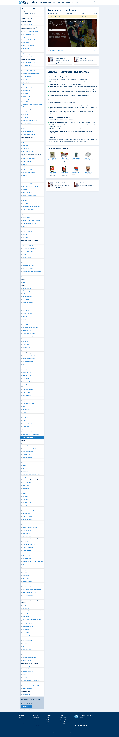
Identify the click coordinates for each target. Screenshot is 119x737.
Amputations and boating (28, 361)
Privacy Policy (63, 717)
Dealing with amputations (29, 358)
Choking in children (27, 296)
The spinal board (26, 513)
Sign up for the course (66, 16)
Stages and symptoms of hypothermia (31, 434)
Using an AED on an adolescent (30, 223)
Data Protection (63, 719)
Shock (24, 654)
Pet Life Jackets (26, 117)
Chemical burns (26, 409)
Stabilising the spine (27, 502)
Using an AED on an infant (29, 229)
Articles (48, 721)
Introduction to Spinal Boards (29, 510)
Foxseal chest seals (27, 581)
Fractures (25, 412)
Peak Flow (25, 164)
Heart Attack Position (28, 623)
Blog (19, 721)
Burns (24, 367)
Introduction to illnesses (28, 443)
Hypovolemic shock (27, 313)
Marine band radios (27, 65)
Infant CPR (25, 203)
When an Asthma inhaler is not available (32, 611)
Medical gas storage (27, 276)
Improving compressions (28, 209)
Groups (34, 721)
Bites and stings (26, 575)
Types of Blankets (27, 101)
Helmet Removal (27, 550)
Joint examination (27, 530)
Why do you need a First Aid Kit (30, 120)
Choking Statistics (27, 288)
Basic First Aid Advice (27, 683)
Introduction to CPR (27, 183)
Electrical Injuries (27, 567)
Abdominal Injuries (27, 584)
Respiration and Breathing (29, 158)
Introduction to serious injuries (30, 355)
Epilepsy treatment (27, 640)
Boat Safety (25, 93)
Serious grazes (26, 384)
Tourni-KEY (25, 341)
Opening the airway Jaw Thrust (30, 505)
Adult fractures (26, 533)
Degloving (25, 364)
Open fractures (26, 378)
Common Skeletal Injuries (29, 56)
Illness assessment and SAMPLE (30, 448)
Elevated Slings (26, 541)
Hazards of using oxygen (28, 251)
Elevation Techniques (28, 547)
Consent (25, 140)
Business (68, 2)
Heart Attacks (26, 460)
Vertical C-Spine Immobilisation (30, 527)
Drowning (25, 282)
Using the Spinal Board (28, 516)
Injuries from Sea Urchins (28, 403)
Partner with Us (49, 727)
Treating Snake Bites (27, 586)
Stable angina (26, 629)
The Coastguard (26, 82)
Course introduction (27, 24)
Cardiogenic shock (27, 316)
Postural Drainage (27, 161)
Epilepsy (25, 637)
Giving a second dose (27, 688)
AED (77, 2)
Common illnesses (27, 446)
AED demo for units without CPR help (31, 220)
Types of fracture (27, 536)
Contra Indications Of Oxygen (29, 248)
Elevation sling (26, 344)
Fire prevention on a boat (29, 131)
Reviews (48, 723)
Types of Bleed (26, 324)
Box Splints (25, 496)
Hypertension (26, 632)
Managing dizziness (27, 477)
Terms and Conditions (64, 721)
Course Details (42, 2)
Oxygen (24, 243)
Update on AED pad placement (30, 231)
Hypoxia (24, 254)
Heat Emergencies (27, 415)
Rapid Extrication (27, 491)
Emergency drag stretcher (29, 134)
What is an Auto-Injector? (28, 671)
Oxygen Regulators (27, 262)
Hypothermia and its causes (29, 431)
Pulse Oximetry (26, 454)
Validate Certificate (36, 725)
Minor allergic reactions (28, 668)
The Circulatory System (28, 45)
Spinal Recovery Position (28, 508)
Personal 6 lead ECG (27, 457)
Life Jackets (25, 114)
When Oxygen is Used (28, 245)
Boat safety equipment (28, 111)
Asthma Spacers (26, 608)
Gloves (24, 142)
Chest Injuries (26, 578)
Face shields (25, 145)
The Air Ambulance (27, 85)
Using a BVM (25, 175)
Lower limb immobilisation (29, 544)
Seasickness (25, 471)
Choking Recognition (27, 291)
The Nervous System (27, 54)
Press (20, 719)
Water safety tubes (27, 99)
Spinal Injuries (26, 488)
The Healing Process (27, 322)
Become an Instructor (23, 725)
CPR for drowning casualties (29, 195)
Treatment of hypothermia (29, 437)
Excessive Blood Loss (27, 330)
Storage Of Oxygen (27, 257)
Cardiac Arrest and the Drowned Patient (32, 206)
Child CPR (25, 200)
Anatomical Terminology (28, 34)
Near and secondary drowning (29, 657)
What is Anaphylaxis (27, 666)
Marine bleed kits (27, 126)
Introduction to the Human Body (30, 31)
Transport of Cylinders (28, 268)
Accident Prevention (27, 90)
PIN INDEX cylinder (27, 260)
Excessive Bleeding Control (29, 333)
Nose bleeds (25, 572)
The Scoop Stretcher (27, 519)
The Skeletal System (27, 48)
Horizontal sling (26, 426)
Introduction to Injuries (28, 389)
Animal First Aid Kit (88, 172)
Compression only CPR (28, 192)
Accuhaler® (25, 613)
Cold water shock (27, 660)
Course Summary (26, 694)
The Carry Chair (26, 555)
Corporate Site (22, 723)
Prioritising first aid (27, 482)
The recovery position (28, 151)
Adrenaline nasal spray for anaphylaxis (31, 685)
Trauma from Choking (28, 302)
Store (73, 2)
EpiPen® (25, 677)
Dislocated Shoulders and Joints (30, 592)
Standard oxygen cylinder (28, 265)
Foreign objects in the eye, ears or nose (32, 570)
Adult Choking (26, 293)
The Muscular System (28, 51)
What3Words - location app (29, 62)
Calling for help (26, 96)
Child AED (25, 226)
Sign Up (48, 719)
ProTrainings (51, 731)
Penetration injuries (27, 381)
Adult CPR (25, 189)
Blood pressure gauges (28, 451)
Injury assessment (27, 392)
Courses (34, 719)
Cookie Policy (63, 723)
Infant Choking (26, 299)
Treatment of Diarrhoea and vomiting (31, 474)
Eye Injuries (25, 564)
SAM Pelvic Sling (26, 493)
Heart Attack (26, 616)
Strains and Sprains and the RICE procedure (33, 561)
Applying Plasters (27, 347)
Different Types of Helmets (29, 553)
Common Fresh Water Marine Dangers (31, 73)
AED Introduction (26, 217)
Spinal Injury (25, 499)
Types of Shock (26, 310)
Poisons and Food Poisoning (29, 652)
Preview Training (51, 2)
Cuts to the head (26, 369)
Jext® (24, 674)
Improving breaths (27, 212)
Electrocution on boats (28, 423)
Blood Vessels (26, 42)
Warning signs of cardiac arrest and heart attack (32, 620)
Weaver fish (25, 406)
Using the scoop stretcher (29, 522)
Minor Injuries (26, 350)
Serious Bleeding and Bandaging (30, 327)
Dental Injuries (26, 598)
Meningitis (25, 643)
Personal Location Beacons (29, 87)
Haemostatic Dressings (28, 336)
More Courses (61, 2)
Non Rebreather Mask (28, 274)
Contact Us (48, 725)
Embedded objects (27, 372)
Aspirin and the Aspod (28, 626)
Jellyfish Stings (26, 400)
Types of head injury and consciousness (32, 589)
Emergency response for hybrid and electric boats (33, 105)
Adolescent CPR (26, 198)
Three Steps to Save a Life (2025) (30, 186)
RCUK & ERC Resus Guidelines (29, 181)
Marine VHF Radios (27, 68)
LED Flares (25, 79)
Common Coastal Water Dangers (30, 70)
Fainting (24, 307)
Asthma (24, 462)
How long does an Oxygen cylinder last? (32, 271)
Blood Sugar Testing (27, 649)
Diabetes (25, 468)
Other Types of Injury (28, 595)
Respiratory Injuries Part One (29, 37)
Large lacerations (27, 375)
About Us (20, 717)
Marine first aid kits (27, 123)
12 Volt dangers (26, 128)
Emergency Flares (27, 76)
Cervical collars (26, 524)
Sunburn (24, 420)
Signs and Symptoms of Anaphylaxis (31, 680)
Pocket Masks (26, 167)
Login (47, 717)
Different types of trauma (29, 398)
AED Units (25, 234)
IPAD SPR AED (26, 237)
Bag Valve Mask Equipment (29, 172)
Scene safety (26, 148)
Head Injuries (26, 417)
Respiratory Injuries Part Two (29, 39)
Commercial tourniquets (28, 338)
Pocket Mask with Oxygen (29, 169)
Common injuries (26, 395)
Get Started (26, 706)
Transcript (95, 50)
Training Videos (36, 717)
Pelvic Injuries (26, 485)
